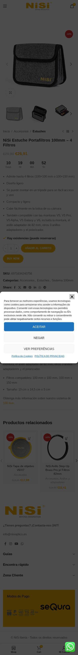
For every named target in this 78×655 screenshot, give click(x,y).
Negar (39, 337)
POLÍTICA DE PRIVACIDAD (49, 356)
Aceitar (39, 326)
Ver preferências (39, 348)
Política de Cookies (22, 356)
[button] (72, 297)
